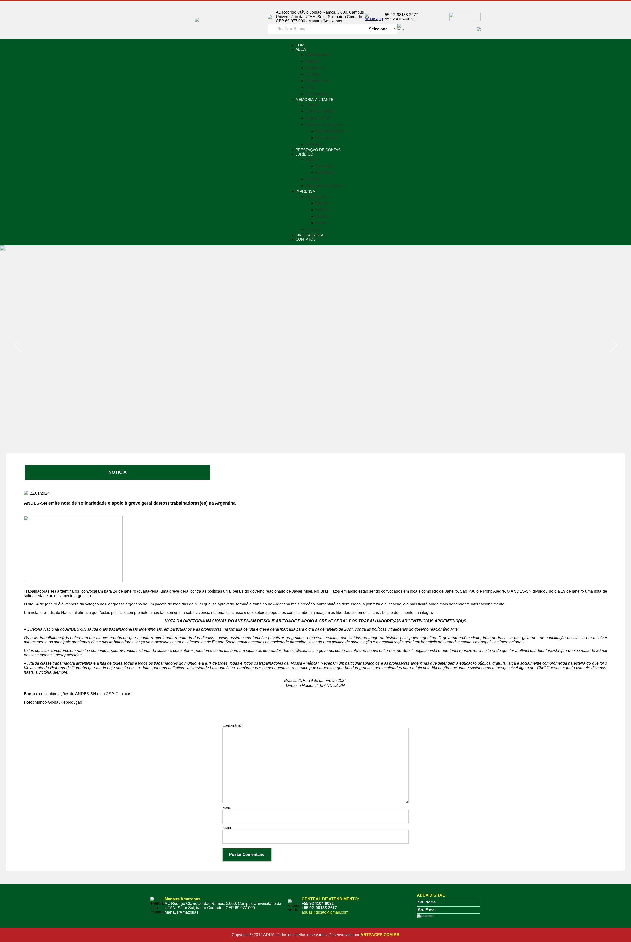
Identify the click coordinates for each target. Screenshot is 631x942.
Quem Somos (317, 55)
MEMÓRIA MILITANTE (314, 99)
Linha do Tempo (319, 111)
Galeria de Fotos (329, 131)
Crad (309, 87)
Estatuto (312, 61)
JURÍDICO (304, 154)
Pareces (312, 179)
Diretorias (313, 144)
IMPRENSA (305, 191)
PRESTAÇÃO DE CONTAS (318, 150)
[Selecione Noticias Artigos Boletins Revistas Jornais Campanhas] (382, 29)
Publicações (316, 197)
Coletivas (323, 166)
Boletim (322, 210)
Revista (322, 216)
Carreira (312, 74)
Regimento (315, 68)
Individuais (324, 172)
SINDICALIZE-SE (310, 235)
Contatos (313, 229)
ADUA (301, 49)
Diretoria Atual (317, 81)
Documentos (316, 94)
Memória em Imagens (324, 125)
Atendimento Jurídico (323, 186)
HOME (301, 45)
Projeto (311, 105)
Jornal (320, 223)
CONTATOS (306, 239)
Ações (310, 159)
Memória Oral (317, 118)
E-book (321, 203)
